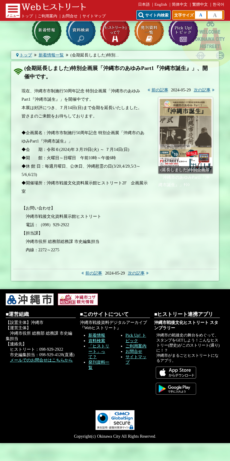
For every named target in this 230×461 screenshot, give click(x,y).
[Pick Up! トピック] (183, 31)
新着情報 (96, 335)
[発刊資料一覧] (149, 31)
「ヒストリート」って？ (98, 351)
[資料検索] (81, 31)
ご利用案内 (47, 16)
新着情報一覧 (51, 55)
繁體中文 (200, 4)
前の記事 (160, 90)
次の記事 (202, 90)
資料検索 (96, 341)
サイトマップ (94, 16)
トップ (27, 16)
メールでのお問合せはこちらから (41, 360)
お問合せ (70, 16)
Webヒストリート (53, 6)
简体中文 (179, 4)
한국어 (218, 4)
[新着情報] (47, 31)
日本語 (144, 4)
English (161, 4)
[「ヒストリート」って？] (115, 31)
